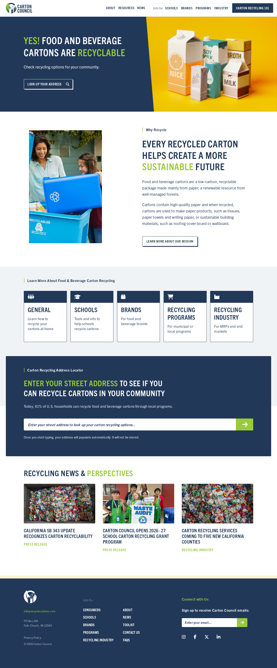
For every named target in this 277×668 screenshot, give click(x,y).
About (110, 8)
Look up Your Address (44, 84)
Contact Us (131, 632)
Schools (171, 8)
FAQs (126, 640)
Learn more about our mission (170, 241)
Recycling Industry (98, 640)
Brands (187, 8)
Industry (221, 8)
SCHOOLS (89, 617)
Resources (126, 8)
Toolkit (128, 624)
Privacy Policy (32, 637)
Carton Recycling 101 (252, 8)
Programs (203, 8)
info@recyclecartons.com (39, 611)
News (141, 8)
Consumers (92, 610)
